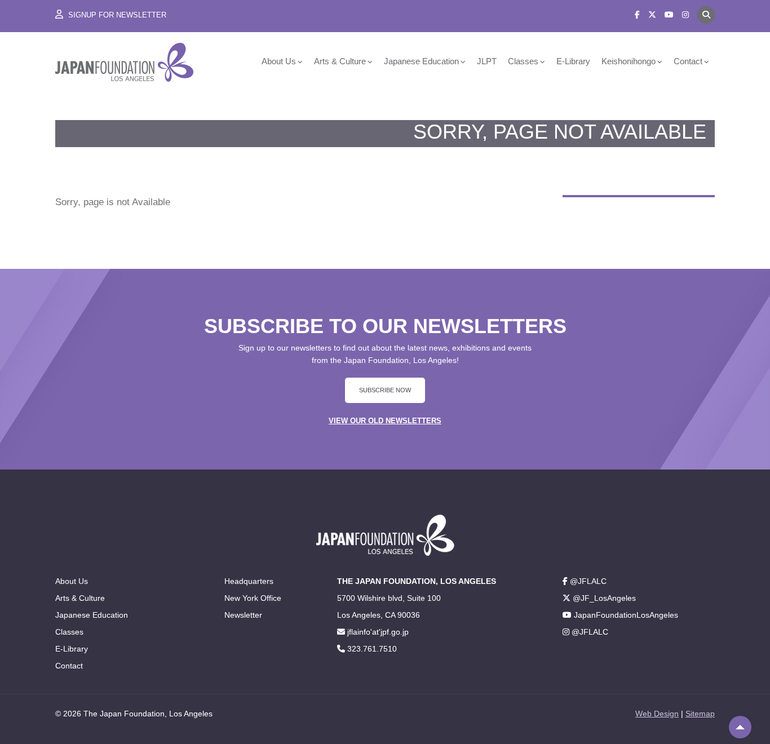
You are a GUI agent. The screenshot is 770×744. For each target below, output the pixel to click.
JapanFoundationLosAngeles (625, 614)
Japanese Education (421, 61)
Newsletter (243, 614)
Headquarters (248, 581)
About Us (279, 61)
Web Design (657, 713)
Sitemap (700, 713)
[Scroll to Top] (740, 727)
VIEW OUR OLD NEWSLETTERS (385, 421)
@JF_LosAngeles (603, 598)
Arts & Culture (340, 61)
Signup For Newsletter (116, 15)
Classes (523, 61)
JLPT (487, 61)
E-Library (573, 61)
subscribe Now (385, 390)
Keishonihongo (628, 61)
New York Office (252, 598)
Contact (688, 61)
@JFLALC (587, 581)
